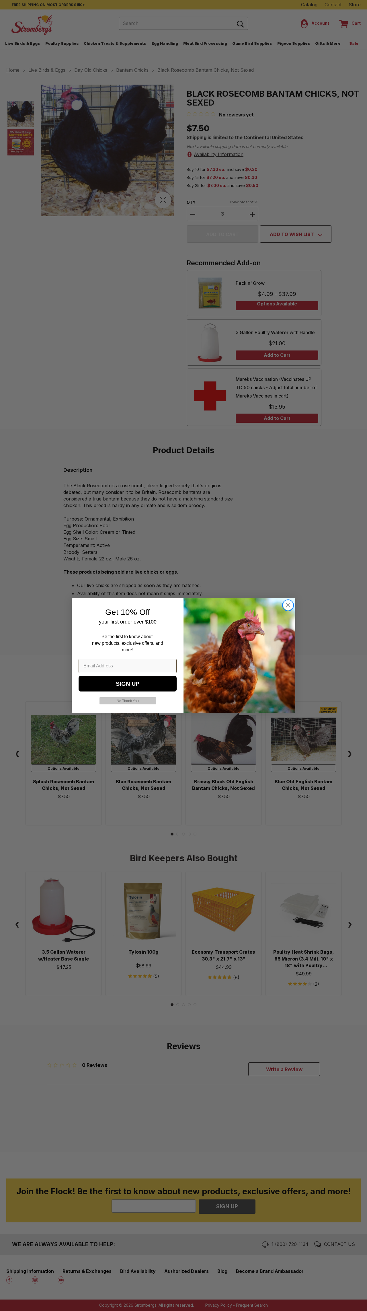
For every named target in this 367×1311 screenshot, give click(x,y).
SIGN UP (127, 684)
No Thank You (128, 701)
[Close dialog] (288, 605)
